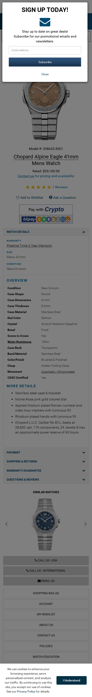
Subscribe (45, 62)
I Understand (71, 680)
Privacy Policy (26, 691)
